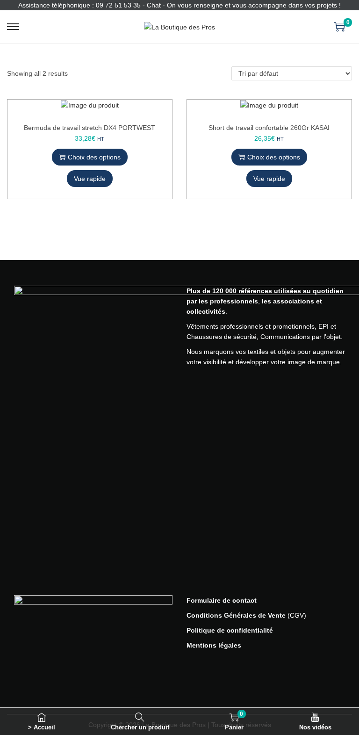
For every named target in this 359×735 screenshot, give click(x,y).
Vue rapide (90, 178)
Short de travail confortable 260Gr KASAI (269, 127)
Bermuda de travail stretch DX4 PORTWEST (89, 127)
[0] (339, 26)
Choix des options (94, 157)
